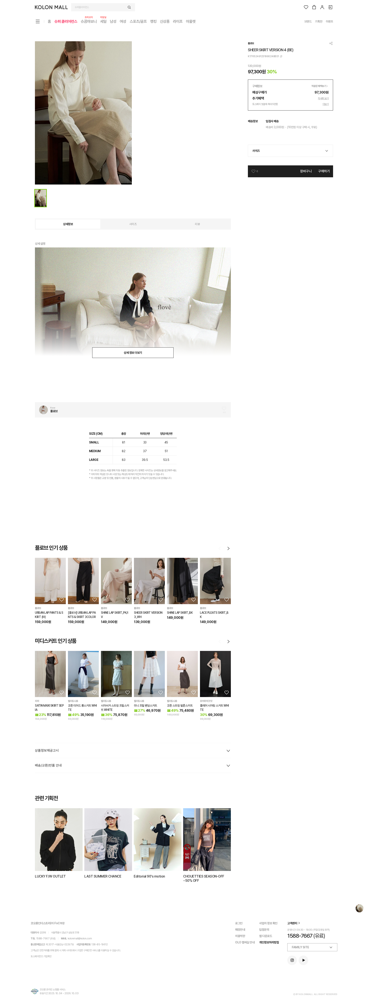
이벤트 (329, 21)
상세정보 (68, 224)
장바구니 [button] (306, 171)
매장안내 (240, 929)
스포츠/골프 (138, 21)
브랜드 (308, 21)
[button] (61, 599)
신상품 (165, 21)
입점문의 (264, 929)
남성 (113, 21)
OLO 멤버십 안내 (244, 942)
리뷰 (197, 224)
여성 (123, 21)
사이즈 (133, 224)
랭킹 (153, 21)
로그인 (239, 923)
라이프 (178, 21)
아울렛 (191, 21)
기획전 (318, 21)
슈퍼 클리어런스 (65, 21)
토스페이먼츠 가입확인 (41, 956)
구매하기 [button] (324, 171)
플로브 (251, 43)
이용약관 (240, 936)
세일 (103, 21)
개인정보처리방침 (269, 942)
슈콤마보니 (89, 21)
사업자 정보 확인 (268, 923)
